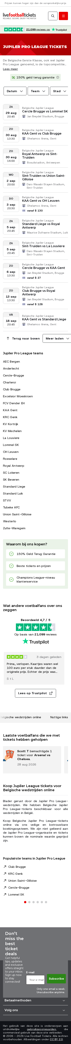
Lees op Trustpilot (32, 693)
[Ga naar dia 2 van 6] (29, 902)
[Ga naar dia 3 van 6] (33, 902)
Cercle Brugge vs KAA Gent (43, 268)
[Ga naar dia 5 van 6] (42, 902)
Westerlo (9, 521)
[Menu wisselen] (63, 16)
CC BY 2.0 (56, 1039)
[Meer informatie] (57, 77)
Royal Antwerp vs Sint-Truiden (39, 155)
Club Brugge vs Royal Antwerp (38, 292)
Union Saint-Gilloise (17, 514)
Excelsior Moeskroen (18, 396)
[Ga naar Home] (19, 16)
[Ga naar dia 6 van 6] (46, 902)
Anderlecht (11, 368)
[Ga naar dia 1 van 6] (25, 902)
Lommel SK (11, 445)
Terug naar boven (26, 338)
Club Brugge (12, 389)
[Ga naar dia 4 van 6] (38, 902)
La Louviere (11, 438)
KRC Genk (10, 417)
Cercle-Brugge (13, 375)
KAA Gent (10, 410)
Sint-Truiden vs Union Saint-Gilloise (43, 177)
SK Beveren (11, 480)
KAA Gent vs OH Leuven (40, 200)
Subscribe (56, 979)
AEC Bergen (11, 362)
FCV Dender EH (14, 403)
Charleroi (9, 382)
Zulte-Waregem (14, 528)
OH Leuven (11, 452)
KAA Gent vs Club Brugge (42, 133)
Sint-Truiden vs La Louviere (43, 246)
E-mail (30, 972)
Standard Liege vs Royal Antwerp (41, 225)
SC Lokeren (11, 473)
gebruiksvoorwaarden (41, 1029)
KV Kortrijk (10, 424)
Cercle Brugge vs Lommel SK (45, 111)
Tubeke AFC (11, 507)
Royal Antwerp (13, 466)
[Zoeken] (52, 16)
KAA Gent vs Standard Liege (44, 319)
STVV (7, 500)
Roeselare (10, 459)
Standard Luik (13, 493)
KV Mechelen (12, 431)
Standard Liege (14, 487)
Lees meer (10, 69)
